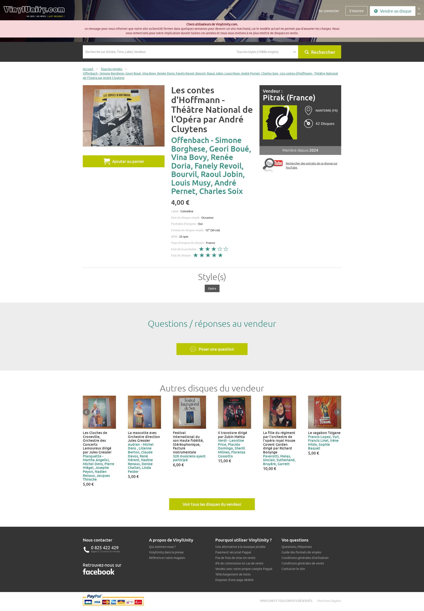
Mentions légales (329, 601)
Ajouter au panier (128, 161)
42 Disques (325, 123)
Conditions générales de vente (303, 563)
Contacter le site (293, 569)
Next (337, 412)
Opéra (212, 288)
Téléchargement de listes (233, 574)
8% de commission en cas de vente (239, 563)
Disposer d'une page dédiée (234, 580)
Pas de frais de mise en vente (235, 558)
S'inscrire (356, 11)
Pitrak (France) (289, 97)
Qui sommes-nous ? (162, 547)
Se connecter (329, 11)
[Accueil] (35, 13)
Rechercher (323, 52)
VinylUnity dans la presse (166, 552)
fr (419, 8)
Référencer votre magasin (167, 558)
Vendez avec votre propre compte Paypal (243, 569)
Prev (86, 412)
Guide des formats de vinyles (301, 552)
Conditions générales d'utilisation (305, 558)
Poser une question (216, 349)
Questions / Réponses (297, 547)
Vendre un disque (395, 11)
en (419, 13)
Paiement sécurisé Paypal (233, 552)
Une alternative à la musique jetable (240, 547)
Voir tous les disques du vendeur (212, 504)
